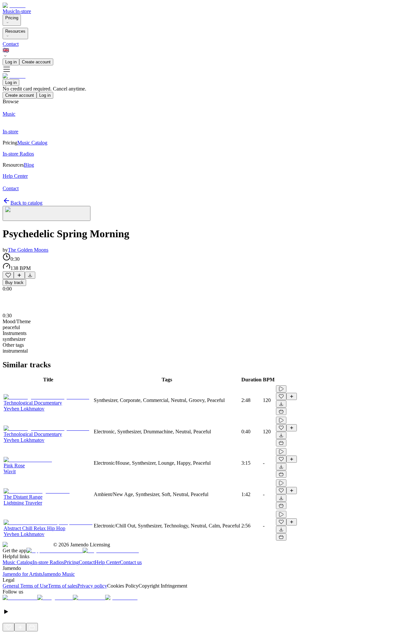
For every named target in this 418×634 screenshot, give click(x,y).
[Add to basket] (281, 411)
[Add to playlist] (19, 275)
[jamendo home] (14, 5)
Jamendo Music (58, 574)
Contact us (131, 562)
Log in (11, 61)
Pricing (11, 17)
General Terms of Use (25, 586)
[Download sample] (30, 275)
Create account (36, 61)
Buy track (14, 282)
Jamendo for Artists (22, 574)
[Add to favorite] (8, 275)
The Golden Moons (28, 250)
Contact (11, 44)
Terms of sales (62, 586)
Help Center (107, 562)
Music (9, 11)
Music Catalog (18, 562)
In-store (23, 11)
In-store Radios (48, 562)
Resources (15, 31)
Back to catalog (26, 203)
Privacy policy (92, 586)
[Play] (46, 213)
